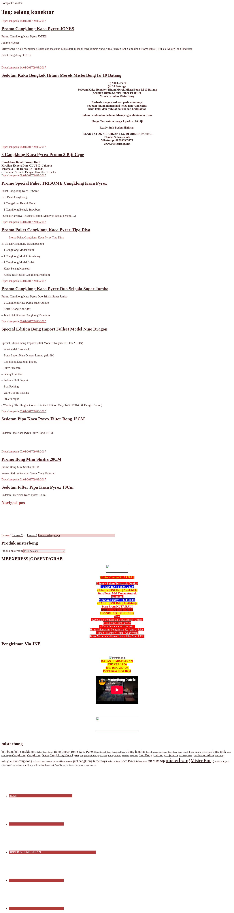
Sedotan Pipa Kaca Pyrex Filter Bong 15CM (43, 419)
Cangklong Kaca (38, 755)
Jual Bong (145, 755)
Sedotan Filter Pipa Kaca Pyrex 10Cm (37, 487)
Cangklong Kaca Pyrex (64, 755)
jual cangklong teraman (62, 761)
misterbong (178, 760)
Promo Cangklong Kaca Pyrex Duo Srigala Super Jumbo (54, 288)
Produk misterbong (12, 550)
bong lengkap (137, 751)
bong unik (219, 751)
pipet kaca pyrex (71, 765)
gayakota (125, 756)
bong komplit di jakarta (117, 752)
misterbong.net (222, 761)
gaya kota (134, 756)
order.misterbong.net (44, 765)
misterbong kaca (8, 765)
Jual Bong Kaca (185, 756)
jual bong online (203, 755)
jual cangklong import (42, 761)
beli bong (7, 751)
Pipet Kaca (59, 765)
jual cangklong (22, 761)
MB (150, 761)
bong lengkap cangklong (156, 752)
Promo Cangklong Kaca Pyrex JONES (37, 28)
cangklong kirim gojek (91, 755)
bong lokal (172, 752)
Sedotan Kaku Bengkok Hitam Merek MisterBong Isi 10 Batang (61, 75)
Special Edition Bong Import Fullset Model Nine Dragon (54, 329)
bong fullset (48, 752)
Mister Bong (202, 760)
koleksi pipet (141, 761)
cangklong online (112, 755)
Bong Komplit (100, 752)
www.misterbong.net (88, 765)
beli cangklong (24, 751)
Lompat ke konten (11, 3)
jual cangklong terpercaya (90, 761)
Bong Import (62, 751)
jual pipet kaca (114, 761)
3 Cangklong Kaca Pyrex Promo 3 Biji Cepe (42, 154)
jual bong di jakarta (165, 755)
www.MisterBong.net (117, 143)
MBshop (159, 761)
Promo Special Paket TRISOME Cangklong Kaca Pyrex (54, 183)
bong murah (183, 752)
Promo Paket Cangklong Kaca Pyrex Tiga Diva (45, 229)
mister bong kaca (24, 765)
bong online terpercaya (200, 752)
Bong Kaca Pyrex (82, 751)
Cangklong (19, 755)
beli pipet (38, 752)
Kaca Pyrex (128, 761)
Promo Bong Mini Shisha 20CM (31, 459)
